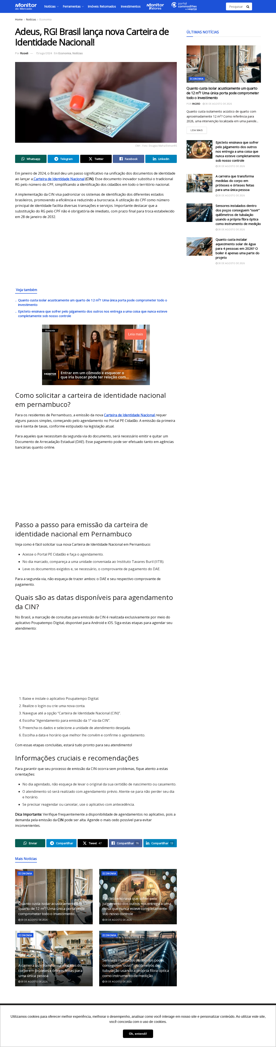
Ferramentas (72, 6)
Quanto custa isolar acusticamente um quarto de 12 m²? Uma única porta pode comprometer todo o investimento (51, 908)
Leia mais (199, 129)
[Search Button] (248, 6)
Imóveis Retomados (102, 6)
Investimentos (131, 6)
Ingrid (196, 103)
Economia (45, 19)
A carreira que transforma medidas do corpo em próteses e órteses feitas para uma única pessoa (50, 970)
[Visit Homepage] (26, 6)
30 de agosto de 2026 (33, 919)
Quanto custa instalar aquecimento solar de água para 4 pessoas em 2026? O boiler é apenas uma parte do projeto (237, 248)
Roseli (24, 53)
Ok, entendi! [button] (138, 1033)
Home (19, 19)
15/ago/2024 (44, 53)
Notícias (50, 6)
